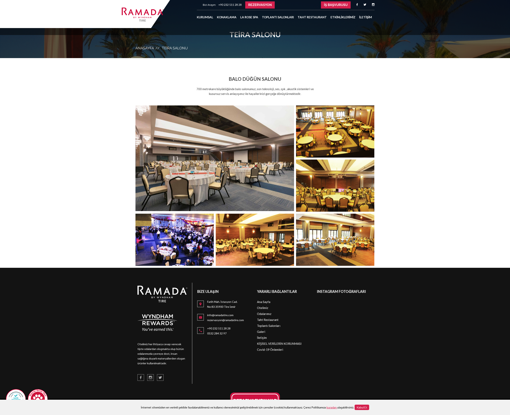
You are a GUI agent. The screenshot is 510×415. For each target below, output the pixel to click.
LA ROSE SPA (249, 17)
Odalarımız (264, 314)
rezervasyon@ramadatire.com (225, 320)
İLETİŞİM (365, 17)
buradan (332, 407)
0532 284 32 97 (217, 333)
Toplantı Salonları (268, 325)
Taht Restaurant (268, 319)
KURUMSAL (205, 17)
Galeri (261, 331)
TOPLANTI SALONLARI (278, 17)
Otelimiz (262, 308)
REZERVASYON (260, 5)
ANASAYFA (144, 48)
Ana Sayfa (263, 302)
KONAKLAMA (226, 17)
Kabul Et (362, 407)
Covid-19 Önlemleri (270, 349)
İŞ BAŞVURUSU (336, 5)
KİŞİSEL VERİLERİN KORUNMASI (279, 343)
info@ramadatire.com (220, 315)
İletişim (262, 337)
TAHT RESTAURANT (312, 17)
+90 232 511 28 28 (218, 328)
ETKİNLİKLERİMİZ (343, 17)
